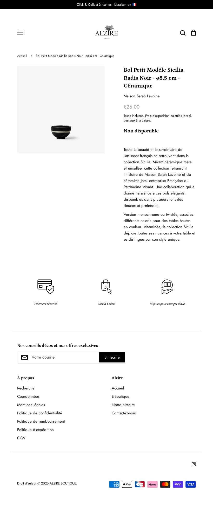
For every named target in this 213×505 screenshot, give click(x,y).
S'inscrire (112, 357)
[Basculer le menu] (20, 32)
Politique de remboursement (41, 421)
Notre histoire (123, 405)
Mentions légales (31, 405)
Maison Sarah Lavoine (142, 96)
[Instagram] (194, 464)
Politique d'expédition (35, 430)
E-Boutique (120, 396)
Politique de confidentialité (39, 413)
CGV (21, 438)
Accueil (118, 388)
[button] (13, 286)
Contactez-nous (124, 413)
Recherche (26, 388)
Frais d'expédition (157, 115)
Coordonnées (28, 396)
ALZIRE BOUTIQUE (63, 483)
